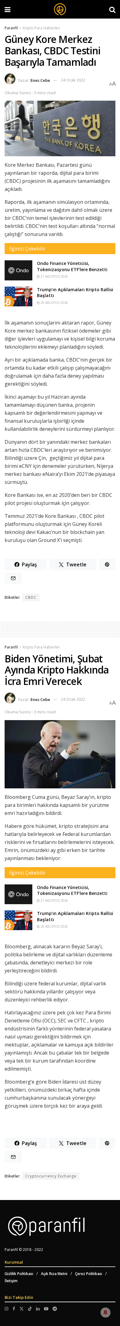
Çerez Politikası (88, 1273)
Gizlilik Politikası (19, 1273)
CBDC (31, 597)
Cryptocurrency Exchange (51, 1176)
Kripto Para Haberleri (41, 28)
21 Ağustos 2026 (54, 276)
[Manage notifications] (105, 1312)
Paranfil (11, 28)
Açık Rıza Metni (54, 1273)
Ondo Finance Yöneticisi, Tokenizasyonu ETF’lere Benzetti (72, 266)
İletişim (11, 1280)
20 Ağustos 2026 (54, 302)
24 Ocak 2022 (73, 80)
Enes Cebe (40, 80)
